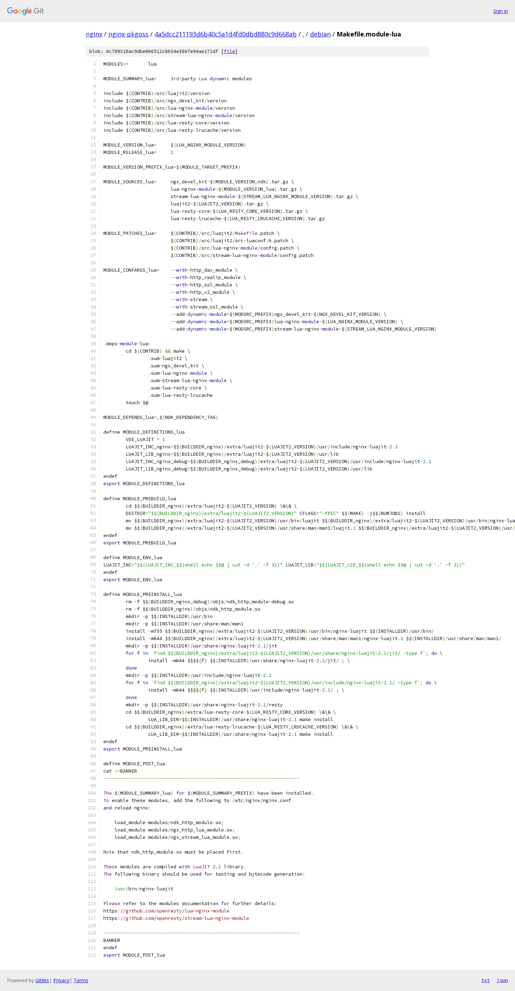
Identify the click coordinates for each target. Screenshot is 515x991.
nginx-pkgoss (128, 34)
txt (485, 980)
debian (320, 34)
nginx (94, 34)
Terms (81, 980)
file (229, 51)
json (502, 980)
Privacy (61, 980)
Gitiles (42, 980)
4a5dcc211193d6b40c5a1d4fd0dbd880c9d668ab (225, 34)
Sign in (500, 11)
